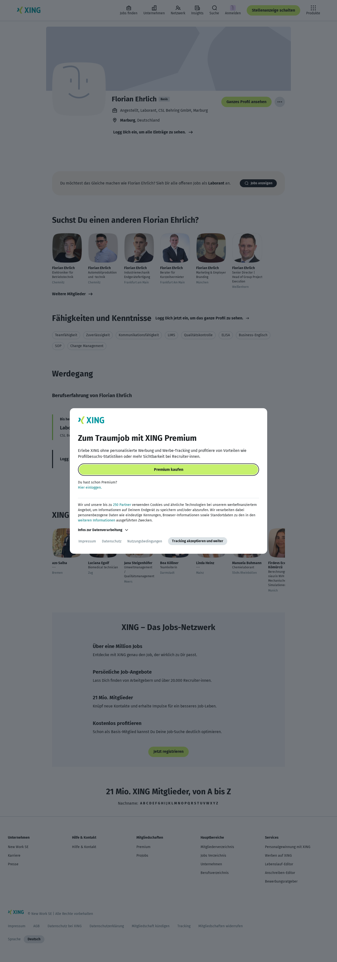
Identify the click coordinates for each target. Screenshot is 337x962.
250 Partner (122, 505)
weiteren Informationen (96, 520)
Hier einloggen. (90, 487)
